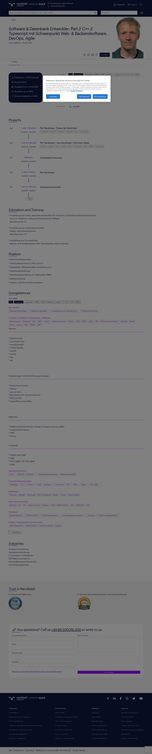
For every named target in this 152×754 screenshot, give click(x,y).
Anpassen (53, 96)
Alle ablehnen (84, 96)
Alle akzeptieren (100, 96)
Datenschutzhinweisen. (76, 90)
